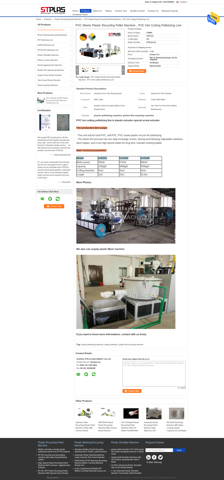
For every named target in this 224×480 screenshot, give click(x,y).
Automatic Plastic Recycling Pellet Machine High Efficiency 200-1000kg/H (151, 427)
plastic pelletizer (111, 345)
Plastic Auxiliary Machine (47, 85)
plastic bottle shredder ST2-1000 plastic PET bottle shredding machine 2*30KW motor (127, 451)
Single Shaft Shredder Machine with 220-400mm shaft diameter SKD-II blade (126, 459)
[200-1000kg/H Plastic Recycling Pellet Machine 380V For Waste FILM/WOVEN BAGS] (131, 413)
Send (179, 450)
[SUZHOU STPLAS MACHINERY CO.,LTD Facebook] (155, 458)
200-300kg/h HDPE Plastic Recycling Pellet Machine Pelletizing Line (57, 100)
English (183, 2)
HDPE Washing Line (46, 45)
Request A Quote (170, 11)
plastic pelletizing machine (92, 345)
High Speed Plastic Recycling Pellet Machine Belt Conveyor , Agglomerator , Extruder (54, 465)
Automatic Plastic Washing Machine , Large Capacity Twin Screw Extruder (90, 456)
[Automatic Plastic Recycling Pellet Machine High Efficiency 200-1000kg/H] (154, 413)
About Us (97, 11)
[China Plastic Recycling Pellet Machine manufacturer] (53, 10)
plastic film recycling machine (131, 345)
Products (85, 11)
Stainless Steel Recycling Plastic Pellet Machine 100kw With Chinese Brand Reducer (85, 427)
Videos (108, 11)
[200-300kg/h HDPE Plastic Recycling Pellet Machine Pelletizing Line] (41, 100)
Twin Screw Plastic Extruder (48, 80)
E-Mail (150, 462)
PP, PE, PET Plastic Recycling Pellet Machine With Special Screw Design (53, 472)
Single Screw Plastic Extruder (49, 75)
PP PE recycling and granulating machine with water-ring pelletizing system (52, 457)
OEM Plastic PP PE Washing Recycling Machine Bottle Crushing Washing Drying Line (91, 463)
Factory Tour (121, 11)
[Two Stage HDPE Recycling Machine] (100, 46)
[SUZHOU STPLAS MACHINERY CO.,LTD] (77, 70)
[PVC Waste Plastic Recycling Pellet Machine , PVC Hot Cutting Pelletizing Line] (96, 70)
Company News (80, 14)
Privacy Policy (52, 478)
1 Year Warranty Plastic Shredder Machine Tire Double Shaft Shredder (126, 472)
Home (75, 11)
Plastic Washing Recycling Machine (52, 35)
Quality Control (137, 11)
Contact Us (153, 11)
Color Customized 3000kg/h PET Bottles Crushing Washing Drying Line (90, 470)
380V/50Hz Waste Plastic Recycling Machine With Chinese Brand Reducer (107, 426)
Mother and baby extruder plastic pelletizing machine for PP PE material (54, 450)
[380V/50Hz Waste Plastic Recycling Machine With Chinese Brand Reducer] (108, 413)
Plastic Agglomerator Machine (49, 65)
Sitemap (158, 462)
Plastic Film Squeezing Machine (50, 70)
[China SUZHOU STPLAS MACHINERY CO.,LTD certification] (45, 122)
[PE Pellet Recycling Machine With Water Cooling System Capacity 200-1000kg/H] (176, 413)
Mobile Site (152, 466)
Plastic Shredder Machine (48, 55)
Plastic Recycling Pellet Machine (68, 19)
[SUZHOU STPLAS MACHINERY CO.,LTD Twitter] (161, 458)
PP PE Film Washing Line (48, 50)
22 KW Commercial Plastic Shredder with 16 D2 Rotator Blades (126, 466)
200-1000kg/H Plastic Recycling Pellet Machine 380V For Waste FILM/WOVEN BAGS (130, 427)
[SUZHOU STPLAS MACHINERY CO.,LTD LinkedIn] (149, 458)
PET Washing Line (45, 40)
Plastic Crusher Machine (47, 60)
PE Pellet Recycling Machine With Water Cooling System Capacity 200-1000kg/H (176, 426)
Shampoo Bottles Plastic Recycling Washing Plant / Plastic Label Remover (91, 450)
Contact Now (138, 71)
